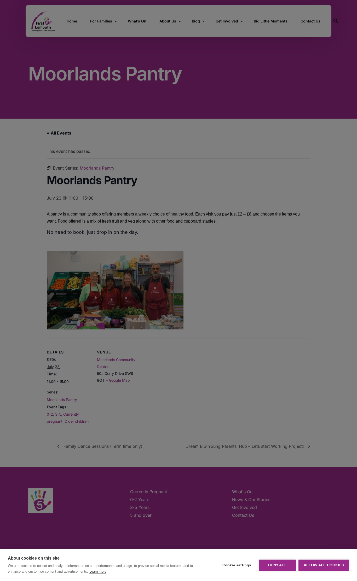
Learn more (97, 571)
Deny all (277, 565)
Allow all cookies (324, 565)
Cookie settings (236, 565)
